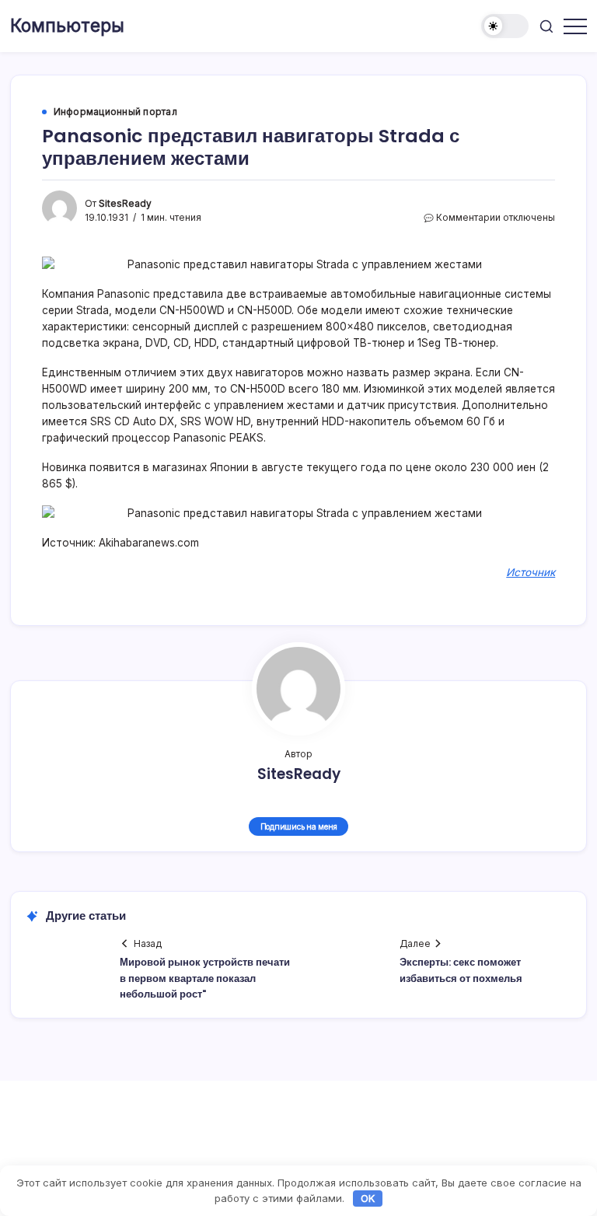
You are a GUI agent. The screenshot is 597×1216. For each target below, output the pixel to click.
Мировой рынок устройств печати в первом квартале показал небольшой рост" (205, 978)
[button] (505, 26)
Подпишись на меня (298, 826)
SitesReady (125, 203)
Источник (530, 572)
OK (368, 1198)
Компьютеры (67, 26)
